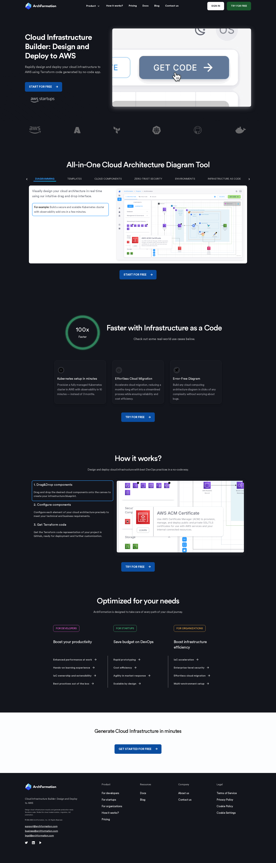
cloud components (108, 179)
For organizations (189, 628)
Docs (145, 6)
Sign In (215, 6)
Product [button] (91, 6)
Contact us (185, 799)
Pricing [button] (133, 6)
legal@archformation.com (39, 836)
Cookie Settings (226, 813)
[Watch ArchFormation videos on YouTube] (40, 843)
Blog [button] (156, 6)
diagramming (44, 179)
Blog (142, 799)
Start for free (40, 86)
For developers (66, 628)
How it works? (110, 813)
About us (183, 793)
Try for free (239, 6)
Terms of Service (227, 793)
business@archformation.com (41, 831)
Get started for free (135, 749)
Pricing (106, 819)
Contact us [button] (172, 6)
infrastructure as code (224, 179)
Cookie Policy (225, 806)
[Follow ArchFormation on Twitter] (26, 843)
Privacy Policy (225, 799)
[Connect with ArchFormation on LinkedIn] (33, 843)
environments (185, 179)
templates (74, 179)
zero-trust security (148, 179)
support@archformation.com (41, 826)
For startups (125, 628)
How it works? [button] (114, 6)
